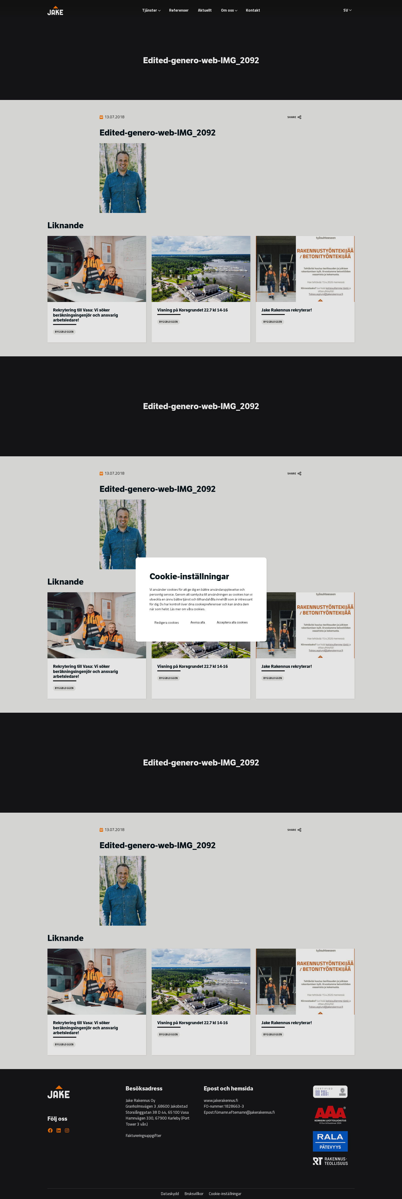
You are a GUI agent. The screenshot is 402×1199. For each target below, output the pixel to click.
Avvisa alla (198, 622)
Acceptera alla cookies (232, 622)
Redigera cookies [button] (166, 622)
